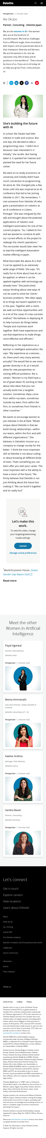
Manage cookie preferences (23, 552)
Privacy (29, 1002)
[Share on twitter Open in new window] (22, 83)
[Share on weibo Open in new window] (37, 83)
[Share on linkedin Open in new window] (16, 83)
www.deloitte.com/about (11, 1033)
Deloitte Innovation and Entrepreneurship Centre (22, 942)
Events (5, 966)
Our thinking (8, 927)
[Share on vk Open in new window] (32, 83)
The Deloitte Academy (12, 937)
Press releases (9, 971)
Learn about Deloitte (16, 907)
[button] (35, 3)
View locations (12, 901)
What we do (8, 922)
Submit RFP (7, 932)
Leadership (7, 947)
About (5, 916)
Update (23, 545)
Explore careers (13, 895)
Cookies (19, 1002)
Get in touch (11, 888)
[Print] (4, 83)
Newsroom (7, 961)
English (40, 8)
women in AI (20, 31)
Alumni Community (10, 953)
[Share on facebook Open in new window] (27, 83)
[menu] (41, 3)
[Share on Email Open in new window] (11, 83)
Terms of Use (8, 1002)
